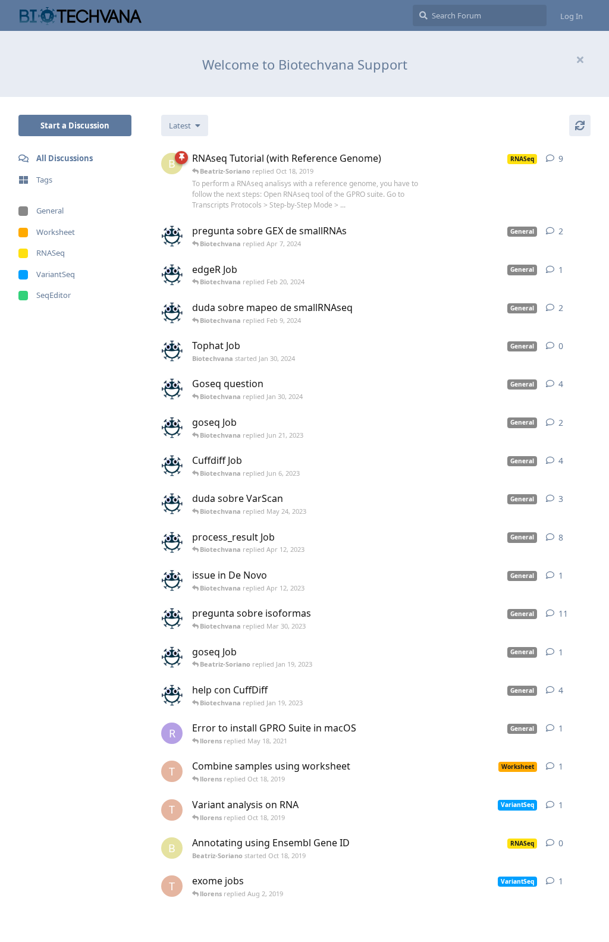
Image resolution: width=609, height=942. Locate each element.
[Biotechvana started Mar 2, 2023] (172, 618)
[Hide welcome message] (580, 59)
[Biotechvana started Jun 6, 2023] (172, 465)
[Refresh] (580, 125)
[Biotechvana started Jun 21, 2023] (172, 427)
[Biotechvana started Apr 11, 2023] (172, 542)
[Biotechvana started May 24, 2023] (172, 503)
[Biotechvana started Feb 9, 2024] (172, 313)
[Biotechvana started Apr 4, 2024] (172, 236)
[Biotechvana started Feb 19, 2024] (172, 274)
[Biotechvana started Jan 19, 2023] (172, 657)
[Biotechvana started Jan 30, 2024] (172, 351)
